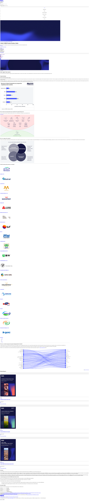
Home (1, 41)
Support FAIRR (28, 494)
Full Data (1, 57)
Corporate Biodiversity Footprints (5, 431)
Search (38, 494)
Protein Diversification (5, 493)
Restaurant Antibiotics (15, 493)
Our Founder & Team (11, 494)
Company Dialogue (2, 54)
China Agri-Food (29, 493)
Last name (8, 488)
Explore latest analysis (2, 74)
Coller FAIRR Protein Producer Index (8, 41)
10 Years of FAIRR (32, 494)
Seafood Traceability (20, 493)
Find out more (1, 114)
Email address (8, 489)
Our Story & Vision (7, 494)
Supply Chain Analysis (42, 347)
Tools (2, 41)
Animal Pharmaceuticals (10, 493)
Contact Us (36, 494)
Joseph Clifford (2, 52)
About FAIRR (3, 494)
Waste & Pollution (25, 493)
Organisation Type (9, 491)
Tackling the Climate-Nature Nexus (5, 399)
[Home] (1, 1)
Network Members (16, 494)
